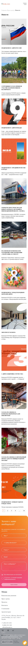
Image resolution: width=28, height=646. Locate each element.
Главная (3, 10)
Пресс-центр (10, 10)
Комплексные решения (8, 595)
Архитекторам (6, 612)
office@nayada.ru (7, 627)
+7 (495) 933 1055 (6, 623)
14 (24, 510)
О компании (5, 608)
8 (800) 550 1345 (7, 625)
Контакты (4, 605)
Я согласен (7, 642)
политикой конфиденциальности (9, 636)
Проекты (4, 602)
